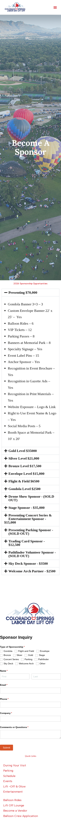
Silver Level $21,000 (23, 458)
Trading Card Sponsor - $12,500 (26, 543)
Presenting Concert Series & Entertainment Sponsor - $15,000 (28, 519)
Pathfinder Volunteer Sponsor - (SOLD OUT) (32, 554)
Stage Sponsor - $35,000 (26, 507)
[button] (55, 7)
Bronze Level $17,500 (24, 466)
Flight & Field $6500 (23, 481)
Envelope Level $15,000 (26, 473)
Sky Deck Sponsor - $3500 (28, 563)
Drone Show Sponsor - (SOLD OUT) (31, 498)
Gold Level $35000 (22, 451)
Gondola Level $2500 (24, 489)
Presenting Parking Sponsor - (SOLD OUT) (30, 532)
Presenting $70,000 (22, 292)
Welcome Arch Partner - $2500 (31, 571)
